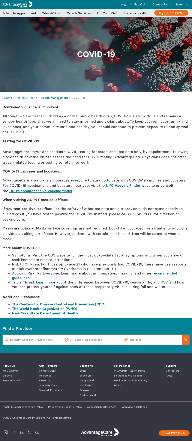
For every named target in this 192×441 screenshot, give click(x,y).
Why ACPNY (10, 370)
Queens (84, 390)
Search (179, 4)
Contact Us (172, 370)
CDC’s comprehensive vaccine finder (40, 191)
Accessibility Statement (102, 407)
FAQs (169, 375)
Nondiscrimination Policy (28, 407)
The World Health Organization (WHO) (44, 308)
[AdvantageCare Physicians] (17, 4)
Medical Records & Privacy (130, 380)
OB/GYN (44, 380)
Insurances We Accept (128, 375)
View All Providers (50, 390)
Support (171, 366)
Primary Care (47, 370)
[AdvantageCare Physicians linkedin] (21, 432)
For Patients (122, 366)
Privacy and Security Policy (65, 407)
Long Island (87, 380)
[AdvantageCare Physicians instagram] (13, 432)
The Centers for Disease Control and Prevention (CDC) (58, 304)
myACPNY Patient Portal (129, 370)
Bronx (83, 370)
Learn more (45, 282)
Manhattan (86, 385)
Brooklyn (85, 375)
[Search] (185, 340)
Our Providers (48, 366)
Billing (117, 385)
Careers (7, 375)
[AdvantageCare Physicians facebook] (5, 432)
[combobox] (32, 340)
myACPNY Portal (174, 433)
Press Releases (11, 380)
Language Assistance (134, 407)
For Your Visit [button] (107, 13)
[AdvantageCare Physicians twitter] (29, 432)
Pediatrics (45, 375)
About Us (8, 366)
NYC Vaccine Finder (123, 185)
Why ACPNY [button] (51, 13)
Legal (6, 407)
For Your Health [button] (135, 13)
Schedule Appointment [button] (19, 13)
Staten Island (88, 395)
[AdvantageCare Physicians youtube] (37, 432)
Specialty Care (48, 385)
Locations (86, 366)
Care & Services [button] (79, 13)
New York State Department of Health (45, 313)
